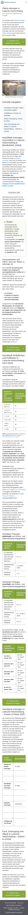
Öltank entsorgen (19, 20)
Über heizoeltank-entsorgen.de (14, 905)
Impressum (20, 902)
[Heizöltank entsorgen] (8, 2)
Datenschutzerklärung (10, 902)
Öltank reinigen (7, 33)
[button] (3, 912)
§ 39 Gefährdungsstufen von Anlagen (10, 436)
